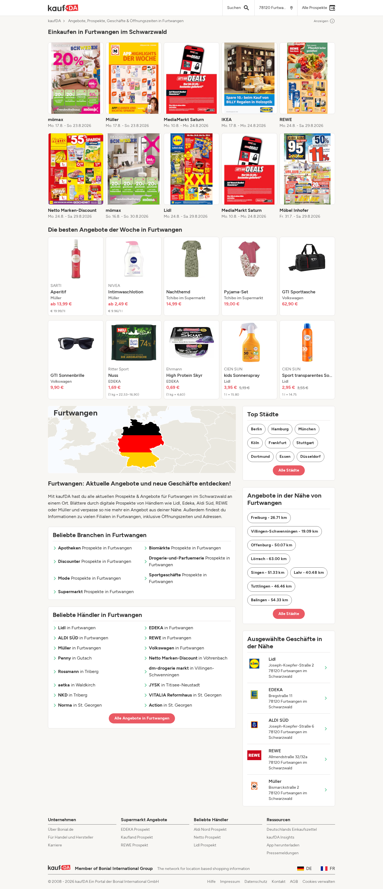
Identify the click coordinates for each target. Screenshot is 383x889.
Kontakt (278, 881)
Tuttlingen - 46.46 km (271, 586)
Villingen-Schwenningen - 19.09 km (284, 531)
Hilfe (211, 881)
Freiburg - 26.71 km (269, 517)
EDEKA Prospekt (135, 829)
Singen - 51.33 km (267, 572)
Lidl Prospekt (205, 845)
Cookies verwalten (319, 881)
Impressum (230, 881)
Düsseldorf (310, 456)
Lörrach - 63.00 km (269, 558)
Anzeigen (321, 21)
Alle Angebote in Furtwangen (141, 718)
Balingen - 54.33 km (269, 600)
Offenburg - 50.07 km (271, 545)
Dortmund (260, 456)
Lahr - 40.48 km (309, 572)
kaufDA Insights (280, 837)
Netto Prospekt (207, 837)
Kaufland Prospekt (137, 837)
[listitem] (75, 85)
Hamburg (280, 429)
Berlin (256, 429)
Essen (285, 456)
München (307, 429)
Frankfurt (278, 442)
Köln (255, 442)
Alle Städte (288, 470)
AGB (294, 881)
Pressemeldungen (283, 853)
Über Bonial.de (60, 829)
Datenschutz (255, 881)
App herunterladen (283, 845)
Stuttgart (305, 442)
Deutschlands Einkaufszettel (292, 829)
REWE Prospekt (134, 845)
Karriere (55, 845)
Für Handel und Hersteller (70, 837)
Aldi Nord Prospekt (210, 829)
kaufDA (54, 21)
